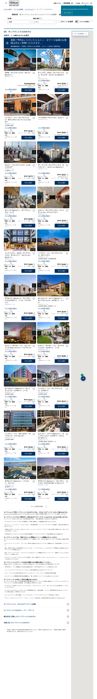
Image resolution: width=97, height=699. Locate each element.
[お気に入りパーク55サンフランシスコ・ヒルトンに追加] (66, 118)
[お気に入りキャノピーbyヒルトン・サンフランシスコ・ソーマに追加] (33, 210)
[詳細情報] (67, 83)
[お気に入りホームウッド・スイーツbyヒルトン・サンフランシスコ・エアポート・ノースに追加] (66, 298)
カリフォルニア (29, 9)
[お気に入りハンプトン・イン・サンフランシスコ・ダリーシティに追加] (66, 253)
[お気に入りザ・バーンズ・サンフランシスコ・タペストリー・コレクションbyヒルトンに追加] (66, 165)
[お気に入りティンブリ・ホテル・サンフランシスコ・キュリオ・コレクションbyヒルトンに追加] (66, 73)
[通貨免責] (41, 18)
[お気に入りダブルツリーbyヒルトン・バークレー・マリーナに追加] (33, 481)
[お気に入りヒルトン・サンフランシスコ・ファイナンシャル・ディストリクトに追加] (66, 210)
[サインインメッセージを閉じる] (91, 7)
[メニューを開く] (6, 3)
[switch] (77, 21)
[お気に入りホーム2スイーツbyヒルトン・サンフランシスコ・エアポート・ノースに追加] (33, 389)
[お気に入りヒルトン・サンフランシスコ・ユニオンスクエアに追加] (33, 165)
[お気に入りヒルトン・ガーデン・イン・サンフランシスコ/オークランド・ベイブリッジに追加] (33, 346)
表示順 (9, 18)
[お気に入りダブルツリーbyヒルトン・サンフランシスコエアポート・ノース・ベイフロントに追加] (33, 298)
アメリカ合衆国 (18, 9)
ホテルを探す (8, 9)
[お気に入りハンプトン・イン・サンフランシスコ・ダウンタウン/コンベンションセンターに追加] (33, 118)
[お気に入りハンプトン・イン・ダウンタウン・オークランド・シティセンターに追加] (33, 434)
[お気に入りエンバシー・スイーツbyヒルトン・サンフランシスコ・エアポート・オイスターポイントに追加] (66, 434)
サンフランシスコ (8, 514)
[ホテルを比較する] (77, 21)
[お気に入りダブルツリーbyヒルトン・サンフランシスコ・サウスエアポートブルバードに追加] (66, 481)
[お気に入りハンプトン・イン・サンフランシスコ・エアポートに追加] (66, 389)
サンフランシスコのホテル (44, 9)
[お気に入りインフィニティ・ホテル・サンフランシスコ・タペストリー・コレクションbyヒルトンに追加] (33, 253)
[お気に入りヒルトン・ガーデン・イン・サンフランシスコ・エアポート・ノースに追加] (66, 346)
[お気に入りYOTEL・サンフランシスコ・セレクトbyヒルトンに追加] (33, 73)
